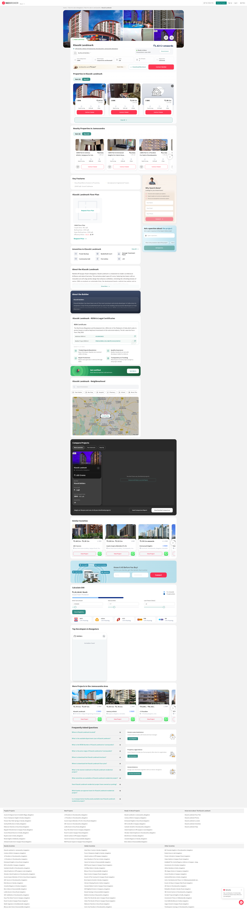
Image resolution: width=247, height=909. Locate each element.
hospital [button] (101, 392)
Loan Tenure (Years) (149, 600)
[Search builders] (103, 636)
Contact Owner (89, 112)
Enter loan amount (77, 600)
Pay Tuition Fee (209, 3)
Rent (21, 4)
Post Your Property (221, 3)
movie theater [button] (135, 392)
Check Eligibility (79, 612)
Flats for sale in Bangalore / (76, 8)
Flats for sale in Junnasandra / (92, 8)
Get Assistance (133, 756)
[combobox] (107, 387)
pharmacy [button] (112, 392)
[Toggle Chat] (241, 902)
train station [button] (78, 392)
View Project (84, 554)
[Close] (241, 890)
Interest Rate (112, 600)
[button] (88, 234)
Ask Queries (159, 248)
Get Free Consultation (134, 773)
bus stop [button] (90, 392)
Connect (158, 219)
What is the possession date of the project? (156, 242)
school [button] (123, 392)
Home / (65, 8)
